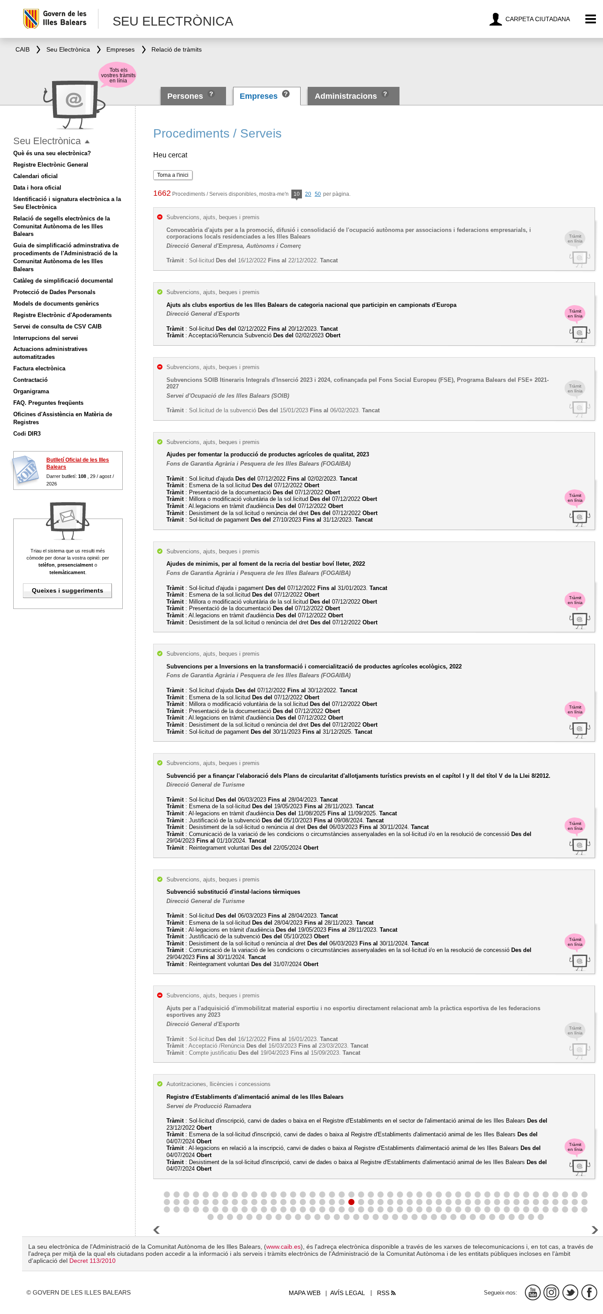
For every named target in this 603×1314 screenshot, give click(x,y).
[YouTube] (533, 1292)
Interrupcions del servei (45, 338)
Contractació (30, 380)
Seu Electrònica (47, 140)
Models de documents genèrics (56, 303)
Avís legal (347, 1292)
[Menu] (590, 19)
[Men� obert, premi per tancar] (87, 142)
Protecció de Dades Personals (54, 292)
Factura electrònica (39, 368)
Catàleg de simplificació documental (63, 280)
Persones (186, 96)
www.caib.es (283, 1246)
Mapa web (304, 1292)
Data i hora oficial (37, 187)
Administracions (346, 96)
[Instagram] (551, 1292)
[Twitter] (570, 1292)
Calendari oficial (35, 176)
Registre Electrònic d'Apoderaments (62, 315)
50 (318, 194)
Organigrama (31, 391)
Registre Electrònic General (50, 164)
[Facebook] (589, 1292)
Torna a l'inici (172, 175)
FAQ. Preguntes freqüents (48, 402)
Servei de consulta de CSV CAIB (57, 326)
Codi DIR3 (27, 433)
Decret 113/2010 (92, 1260)
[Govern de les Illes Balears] (60, 19)
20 (308, 194)
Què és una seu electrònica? (52, 153)
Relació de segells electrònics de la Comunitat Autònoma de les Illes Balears (61, 226)
